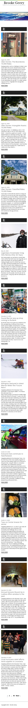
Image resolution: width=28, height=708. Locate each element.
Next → (18, 696)
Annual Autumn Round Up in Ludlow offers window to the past (12, 594)
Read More (4, 85)
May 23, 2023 (5, 251)
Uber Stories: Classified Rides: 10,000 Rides (13, 190)
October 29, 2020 (5, 452)
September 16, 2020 (6, 657)
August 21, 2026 (5, 123)
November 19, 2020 (6, 316)
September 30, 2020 (6, 590)
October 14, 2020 (5, 520)
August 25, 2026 (5, 60)
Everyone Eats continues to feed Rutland (12, 455)
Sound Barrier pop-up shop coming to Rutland (12, 319)
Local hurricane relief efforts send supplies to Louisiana (12, 660)
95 (14, 696)
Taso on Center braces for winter (11, 523)
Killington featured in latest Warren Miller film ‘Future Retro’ (12, 385)
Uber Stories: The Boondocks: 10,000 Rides (13, 63)
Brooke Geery (14, 3)
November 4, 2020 (5, 381)
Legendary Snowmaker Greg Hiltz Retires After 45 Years (12, 254)
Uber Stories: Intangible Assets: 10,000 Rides (14, 126)
